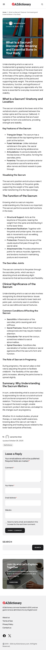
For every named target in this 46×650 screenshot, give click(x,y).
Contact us (7, 628)
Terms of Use (8, 621)
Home (4, 12)
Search (7, 542)
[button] (4, 4)
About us (6, 617)
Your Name (9, 485)
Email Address (11, 498)
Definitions (8, 445)
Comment (9, 467)
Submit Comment (15, 530)
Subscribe (13, 582)
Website (8, 510)
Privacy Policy (8, 624)
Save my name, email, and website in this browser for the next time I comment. (22, 523)
